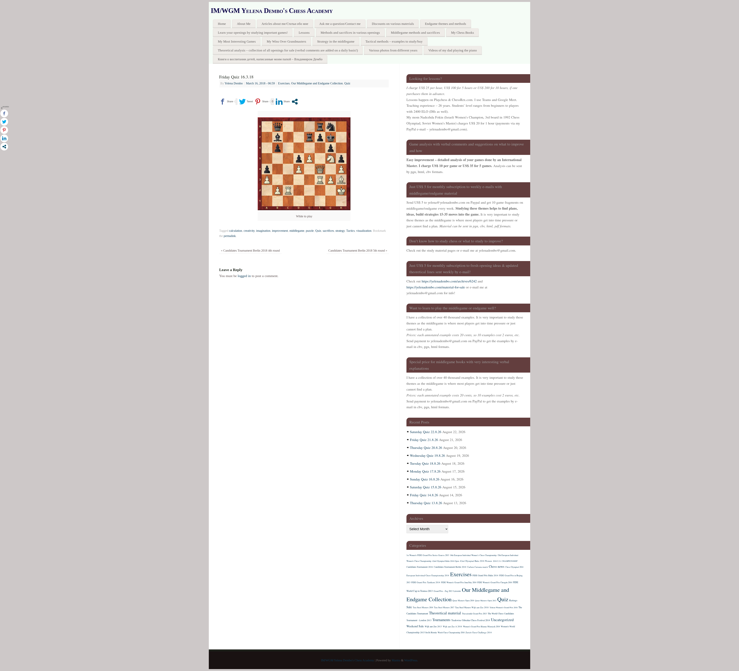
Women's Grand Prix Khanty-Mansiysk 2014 (481, 626)
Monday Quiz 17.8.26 (425, 471)
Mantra (396, 660)
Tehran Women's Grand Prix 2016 (503, 607)
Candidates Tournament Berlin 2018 (450, 566)
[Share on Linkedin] (283, 101)
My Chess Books (462, 32)
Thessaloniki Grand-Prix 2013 (474, 613)
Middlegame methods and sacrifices (415, 32)
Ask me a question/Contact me (340, 24)
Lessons (304, 32)
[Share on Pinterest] (261, 101)
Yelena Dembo (234, 83)
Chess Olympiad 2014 (514, 567)
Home (222, 24)
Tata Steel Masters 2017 (444, 607)
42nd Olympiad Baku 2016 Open (445, 561)
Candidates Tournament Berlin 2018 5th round (357, 250)
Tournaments (441, 619)
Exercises (284, 83)
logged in (244, 276)
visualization (363, 231)
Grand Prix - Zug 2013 (443, 591)
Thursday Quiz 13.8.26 (426, 503)
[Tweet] (246, 101)
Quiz (347, 83)
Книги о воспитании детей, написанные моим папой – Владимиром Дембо (270, 59)
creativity (249, 231)
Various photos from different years (393, 50)
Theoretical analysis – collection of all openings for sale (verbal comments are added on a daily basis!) (288, 50)
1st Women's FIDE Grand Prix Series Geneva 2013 (427, 555)
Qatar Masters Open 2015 (485, 600)
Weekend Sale (415, 626)
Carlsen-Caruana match (477, 566)
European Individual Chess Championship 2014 (427, 575)
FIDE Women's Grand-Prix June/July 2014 (458, 582)
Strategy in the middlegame (335, 41)
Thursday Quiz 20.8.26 (426, 447)
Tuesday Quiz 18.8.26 (425, 463)
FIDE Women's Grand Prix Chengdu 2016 (494, 582)
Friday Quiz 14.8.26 (424, 495)
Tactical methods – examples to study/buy (394, 41)
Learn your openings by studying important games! (253, 32)
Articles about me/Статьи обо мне (285, 24)
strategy (340, 231)
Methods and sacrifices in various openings (350, 32)
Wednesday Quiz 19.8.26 (427, 455)
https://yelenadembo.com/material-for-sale (435, 287)
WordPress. (411, 660)
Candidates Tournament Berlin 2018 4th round (250, 250)
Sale (409, 607)
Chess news (496, 566)
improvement (280, 231)
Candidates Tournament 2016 (419, 566)
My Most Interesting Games (237, 41)
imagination (263, 231)
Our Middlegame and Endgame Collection (317, 83)
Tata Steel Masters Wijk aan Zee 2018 (472, 607)
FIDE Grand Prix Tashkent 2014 (425, 582)
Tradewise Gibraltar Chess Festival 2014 (470, 620)
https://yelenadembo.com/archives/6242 (449, 281)
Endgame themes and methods (445, 24)
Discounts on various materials (393, 24)
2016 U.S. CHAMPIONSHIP (505, 561)
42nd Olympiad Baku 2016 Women (476, 560)
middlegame (296, 231)
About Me (244, 24)
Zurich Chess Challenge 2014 (479, 632)
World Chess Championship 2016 (451, 632)
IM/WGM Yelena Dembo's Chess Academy (272, 10)
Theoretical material (445, 613)
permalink (230, 236)
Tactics (350, 231)
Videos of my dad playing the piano (452, 50)
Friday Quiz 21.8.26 (424, 439)
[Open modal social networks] (294, 101)
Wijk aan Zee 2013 (433, 626)
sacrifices (328, 231)
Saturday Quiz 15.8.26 (425, 487)
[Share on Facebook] (226, 101)
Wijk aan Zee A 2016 (452, 626)
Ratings (513, 600)
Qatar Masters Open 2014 (463, 600)
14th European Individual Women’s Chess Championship (473, 555)
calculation (235, 231)
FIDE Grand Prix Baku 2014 (485, 575)
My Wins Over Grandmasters (286, 41)
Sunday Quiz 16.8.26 (424, 479)
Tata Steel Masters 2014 (423, 607)
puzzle (310, 231)
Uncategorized (502, 619)
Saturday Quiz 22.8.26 (425, 431)
